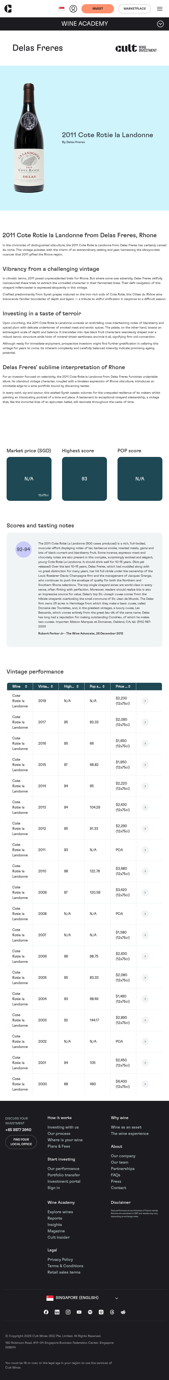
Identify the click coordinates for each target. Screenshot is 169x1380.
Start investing (61, 1159)
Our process (59, 1134)
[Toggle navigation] (159, 8)
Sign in (54, 1188)
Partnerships (123, 1169)
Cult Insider (59, 1238)
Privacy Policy (60, 1260)
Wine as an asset (126, 1127)
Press (116, 1182)
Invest (97, 8)
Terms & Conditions (65, 1266)
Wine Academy (61, 1203)
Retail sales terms (64, 1272)
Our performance (63, 1169)
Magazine (56, 1231)
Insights (55, 1225)
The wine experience (130, 1134)
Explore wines (60, 1212)
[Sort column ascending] (26, 686)
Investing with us (63, 1127)
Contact (118, 1188)
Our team (119, 1162)
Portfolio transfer (64, 1175)
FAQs (115, 1175)
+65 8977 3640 (18, 1130)
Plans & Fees (59, 1146)
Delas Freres (37, 48)
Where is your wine (65, 1140)
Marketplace (135, 8)
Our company (123, 1156)
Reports (55, 1218)
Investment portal (64, 1182)
